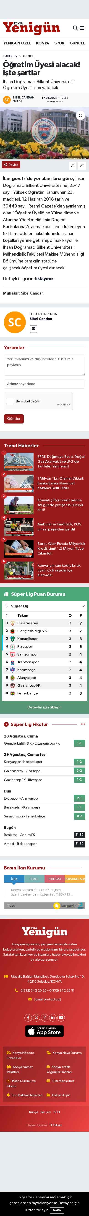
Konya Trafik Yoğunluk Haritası (59, 1069)
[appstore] (44, 1032)
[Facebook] (28, 1018)
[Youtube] (61, 1018)
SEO (57, 1112)
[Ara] (75, 28)
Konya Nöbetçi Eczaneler (21, 1055)
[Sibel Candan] (15, 322)
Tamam (56, 1210)
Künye (33, 1112)
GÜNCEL (77, 43)
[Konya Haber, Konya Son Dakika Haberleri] (31, 28)
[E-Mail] (33, 329)
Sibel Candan (41, 319)
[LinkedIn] (53, 1018)
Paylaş (13, 165)
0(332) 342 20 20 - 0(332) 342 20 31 (47, 990)
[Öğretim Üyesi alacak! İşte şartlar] (44, 133)
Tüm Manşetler (63, 1081)
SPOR (59, 43)
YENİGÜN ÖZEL (17, 43)
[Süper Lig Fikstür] (83, 725)
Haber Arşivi (61, 1095)
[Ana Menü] (82, 28)
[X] (36, 1018)
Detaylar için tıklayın (45, 707)
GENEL (28, 56)
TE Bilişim (55, 1125)
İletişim (46, 1112)
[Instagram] (44, 1018)
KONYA (42, 43)
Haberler (10, 56)
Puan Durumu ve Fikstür (21, 1083)
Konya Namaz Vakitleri (20, 1069)
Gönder (14, 419)
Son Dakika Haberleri (27, 1095)
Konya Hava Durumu (67, 1053)
